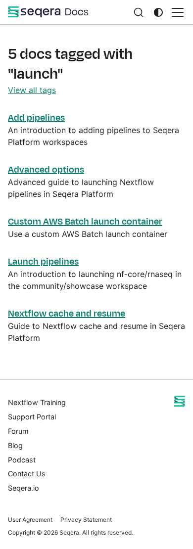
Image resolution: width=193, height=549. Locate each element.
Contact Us (27, 473)
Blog (15, 445)
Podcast (22, 460)
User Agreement (30, 519)
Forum (18, 431)
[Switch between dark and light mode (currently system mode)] (158, 12)
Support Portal (32, 416)
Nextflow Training (37, 402)
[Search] (138, 12)
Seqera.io (23, 488)
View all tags (32, 90)
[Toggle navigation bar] (177, 12)
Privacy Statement (86, 519)
